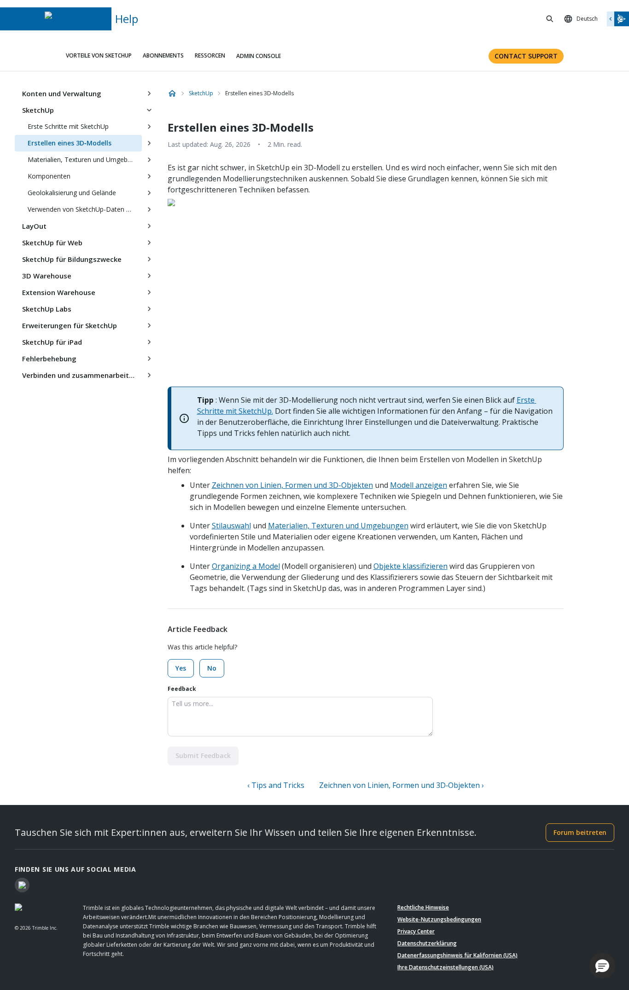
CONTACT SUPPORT (526, 56)
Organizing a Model (246, 566)
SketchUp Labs (46, 308)
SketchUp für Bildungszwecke (72, 259)
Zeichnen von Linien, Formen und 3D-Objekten (292, 485)
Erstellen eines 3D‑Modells (69, 143)
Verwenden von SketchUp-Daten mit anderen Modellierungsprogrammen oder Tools (85, 209)
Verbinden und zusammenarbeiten (79, 375)
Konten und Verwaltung (61, 93)
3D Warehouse (46, 275)
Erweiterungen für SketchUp (69, 325)
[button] (602, 965)
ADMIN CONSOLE (258, 56)
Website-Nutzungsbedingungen (439, 919)
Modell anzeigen (418, 485)
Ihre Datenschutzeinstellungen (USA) (445, 967)
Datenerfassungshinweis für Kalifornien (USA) (457, 955)
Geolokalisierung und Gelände (72, 192)
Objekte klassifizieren (410, 566)
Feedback (182, 689)
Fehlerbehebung (49, 358)
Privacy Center (416, 931)
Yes (180, 668)
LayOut (34, 226)
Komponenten (49, 176)
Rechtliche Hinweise (423, 907)
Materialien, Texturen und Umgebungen (85, 159)
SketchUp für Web (52, 242)
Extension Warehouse (58, 292)
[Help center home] (172, 93)
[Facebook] (22, 885)
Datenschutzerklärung (427, 943)
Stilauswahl (231, 526)
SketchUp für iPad (52, 342)
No (211, 668)
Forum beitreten (579, 832)
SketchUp (38, 110)
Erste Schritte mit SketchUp (68, 126)
